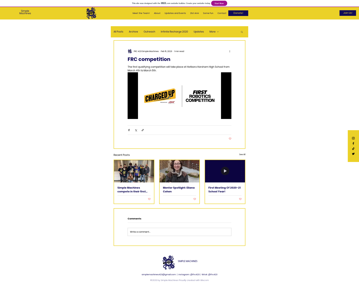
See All (242, 154)
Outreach (149, 31)
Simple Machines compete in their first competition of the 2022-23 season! (131, 189)
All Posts (118, 31)
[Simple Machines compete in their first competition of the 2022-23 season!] (134, 171)
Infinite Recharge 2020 (174, 31)
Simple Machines (25, 12)
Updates (199, 31)
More (213, 31)
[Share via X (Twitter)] (135, 130)
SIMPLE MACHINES (187, 261)
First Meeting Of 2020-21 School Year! (224, 189)
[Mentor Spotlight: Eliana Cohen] (180, 171)
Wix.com (204, 280)
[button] (242, 32)
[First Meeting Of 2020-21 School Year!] (225, 171)
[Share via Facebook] (129, 130)
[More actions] (229, 51)
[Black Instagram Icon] (353, 138)
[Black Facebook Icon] (353, 143)
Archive (133, 31)
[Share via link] (142, 130)
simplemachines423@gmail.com (159, 274)
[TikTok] (353, 148)
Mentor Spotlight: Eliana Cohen (179, 189)
